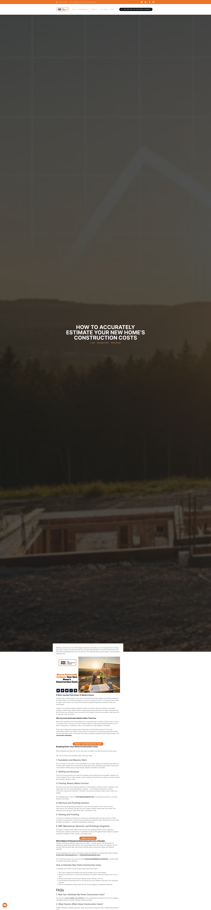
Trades (93, 9)
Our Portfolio (104, 9)
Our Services (82, 9)
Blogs (112, 9)
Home (73, 9)
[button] (4, 905)
